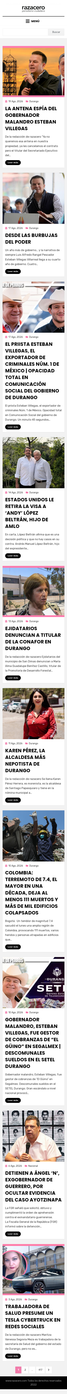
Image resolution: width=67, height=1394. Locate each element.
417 (41, 1369)
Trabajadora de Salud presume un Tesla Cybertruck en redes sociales (32, 1316)
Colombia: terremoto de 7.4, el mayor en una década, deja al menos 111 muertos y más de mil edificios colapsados (31, 892)
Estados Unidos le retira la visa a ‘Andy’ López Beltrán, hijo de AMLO (29, 513)
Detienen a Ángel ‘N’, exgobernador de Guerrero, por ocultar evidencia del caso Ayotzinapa (33, 1186)
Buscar (56, 32)
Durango (34, 101)
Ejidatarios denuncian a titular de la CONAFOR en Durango (33, 638)
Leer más (13, 162)
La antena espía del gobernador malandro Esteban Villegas (31, 118)
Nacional (33, 1166)
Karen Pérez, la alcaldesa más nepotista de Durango (25, 760)
